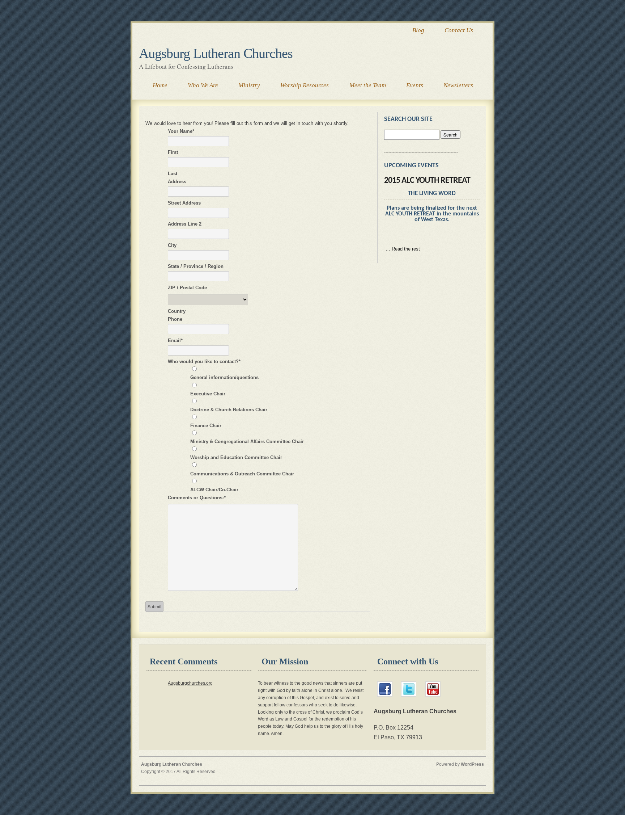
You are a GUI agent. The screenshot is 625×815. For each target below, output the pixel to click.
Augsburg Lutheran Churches (216, 53)
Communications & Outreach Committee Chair (242, 473)
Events (414, 85)
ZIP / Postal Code (187, 287)
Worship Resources (304, 85)
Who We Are (203, 85)
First (173, 152)
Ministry (249, 85)
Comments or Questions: (197, 497)
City (172, 245)
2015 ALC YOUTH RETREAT (427, 180)
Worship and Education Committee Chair (236, 457)
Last (172, 173)
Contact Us (459, 30)
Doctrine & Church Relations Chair (228, 409)
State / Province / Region (196, 266)
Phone (175, 319)
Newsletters (458, 85)
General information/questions (224, 377)
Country (177, 311)
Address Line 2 (184, 224)
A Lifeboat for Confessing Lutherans (186, 66)
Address (177, 181)
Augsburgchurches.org (190, 683)
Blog (418, 30)
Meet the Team (367, 85)
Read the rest (406, 249)
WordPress (472, 764)
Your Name (181, 131)
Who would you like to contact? (204, 361)
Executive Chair (207, 393)
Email (175, 340)
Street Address (184, 203)
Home (160, 85)
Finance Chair (205, 425)
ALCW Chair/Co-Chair (214, 489)
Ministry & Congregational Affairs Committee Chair (247, 441)
